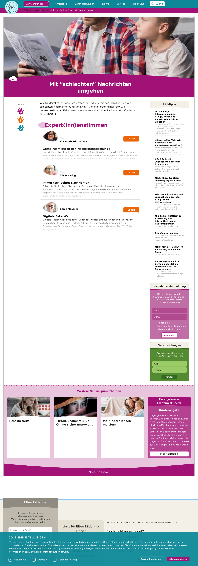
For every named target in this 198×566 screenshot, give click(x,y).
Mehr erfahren (169, 453)
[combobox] (169, 364)
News (105, 3)
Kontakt (140, 522)
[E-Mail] (21, 111)
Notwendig (20, 559)
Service (121, 3)
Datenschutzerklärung (55, 552)
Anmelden (169, 335)
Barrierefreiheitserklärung (162, 522)
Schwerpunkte (34, 3)
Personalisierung (67, 559)
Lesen (131, 138)
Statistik (42, 559)
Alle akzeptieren (178, 559)
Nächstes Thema (99, 472)
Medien (45, 10)
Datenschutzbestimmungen (172, 326)
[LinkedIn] (21, 128)
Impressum (112, 522)
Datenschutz (127, 522)
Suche (159, 3)
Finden (169, 377)
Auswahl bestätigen (151, 559)
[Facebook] (20, 119)
